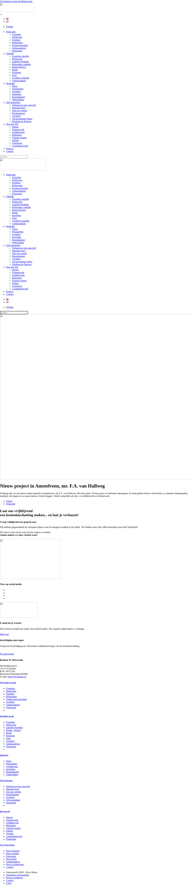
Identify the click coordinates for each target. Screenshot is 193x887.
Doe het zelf (5, 811)
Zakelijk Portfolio (20, 61)
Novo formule (12, 851)
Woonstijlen (17, 89)
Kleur (14, 86)
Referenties (17, 42)
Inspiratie (10, 83)
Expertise (16, 34)
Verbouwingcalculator (16, 699)
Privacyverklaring (14, 877)
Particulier (11, 31)
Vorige (9, 501)
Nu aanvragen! (7, 654)
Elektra (15, 140)
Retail (15, 70)
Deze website (12, 853)
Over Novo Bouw (7, 845)
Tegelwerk (17, 143)
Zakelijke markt (7, 716)
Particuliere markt (8, 682)
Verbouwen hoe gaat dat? (24, 105)
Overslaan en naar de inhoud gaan (16, 1)
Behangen (17, 135)
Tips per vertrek (19, 110)
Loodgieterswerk (20, 146)
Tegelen (10, 833)
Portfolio (16, 40)
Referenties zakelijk (21, 64)
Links (8, 883)
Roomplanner (18, 97)
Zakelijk (10, 53)
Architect (16, 91)
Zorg (14, 75)
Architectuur (12, 766)
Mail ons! (4, 634)
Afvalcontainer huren (22, 118)
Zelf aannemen (13, 102)
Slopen (15, 127)
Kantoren (16, 72)
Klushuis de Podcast (21, 121)
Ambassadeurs (19, 48)
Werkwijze (17, 37)
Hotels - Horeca (13, 730)
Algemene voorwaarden (17, 875)
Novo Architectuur (15, 864)
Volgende (10, 504)
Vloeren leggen (19, 137)
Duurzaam (17, 51)
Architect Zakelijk (20, 78)
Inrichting (16, 94)
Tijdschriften (18, 99)
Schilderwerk (18, 132)
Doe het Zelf (12, 124)
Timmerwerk (18, 129)
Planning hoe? (19, 108)
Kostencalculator (20, 45)
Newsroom (11, 859)
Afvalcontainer (13, 800)
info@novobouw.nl (17, 676)
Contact (9, 151)
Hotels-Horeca (19, 67)
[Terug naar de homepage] (17, 11)
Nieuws (9, 148)
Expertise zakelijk (20, 56)
